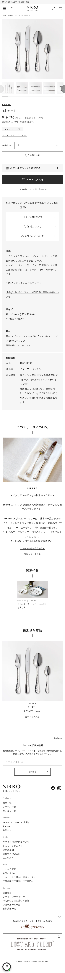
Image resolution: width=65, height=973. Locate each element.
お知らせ (7, 830)
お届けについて (34, 217)
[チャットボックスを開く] (6, 966)
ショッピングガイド (13, 846)
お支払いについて (34, 236)
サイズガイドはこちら (16, 319)
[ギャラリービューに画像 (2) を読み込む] (22, 88)
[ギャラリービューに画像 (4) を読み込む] (49, 88)
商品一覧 (7, 803)
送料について (34, 226)
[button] (4, 8)
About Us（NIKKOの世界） (16, 822)
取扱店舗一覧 (9, 908)
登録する (32, 772)
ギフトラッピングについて (14, 135)
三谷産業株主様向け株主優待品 (18, 881)
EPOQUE (6, 104)
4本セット (32, 707)
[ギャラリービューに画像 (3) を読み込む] (35, 88)
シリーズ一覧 (9, 807)
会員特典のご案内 (11, 854)
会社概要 (7, 893)
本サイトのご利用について (16, 842)
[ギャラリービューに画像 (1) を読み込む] (8, 88)
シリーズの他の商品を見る (32, 548)
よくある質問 (9, 869)
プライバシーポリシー (14, 896)
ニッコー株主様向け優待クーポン (19, 877)
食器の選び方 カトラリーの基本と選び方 (32, 606)
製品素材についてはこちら (18, 345)
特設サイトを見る (32, 554)
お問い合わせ (9, 873)
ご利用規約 (8, 850)
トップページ (7, 15)
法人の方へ (8, 857)
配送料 (4, 122)
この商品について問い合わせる (32, 189)
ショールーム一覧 (11, 904)
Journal (6, 826)
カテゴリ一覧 (9, 811)
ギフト (17, 15)
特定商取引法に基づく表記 (16, 900)
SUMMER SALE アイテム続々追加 (15, 2)
